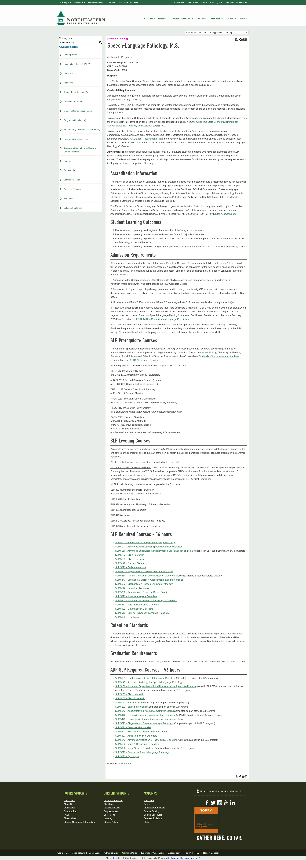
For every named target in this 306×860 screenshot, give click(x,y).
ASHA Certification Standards (145, 360)
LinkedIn (232, 802)
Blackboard (109, 804)
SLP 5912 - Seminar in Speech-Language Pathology (142, 613)
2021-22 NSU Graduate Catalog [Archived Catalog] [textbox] (209, 32)
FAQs (66, 814)
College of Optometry (73, 208)
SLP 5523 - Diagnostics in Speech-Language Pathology (144, 584)
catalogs (113, 858)
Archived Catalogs (72, 189)
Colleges (148, 804)
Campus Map (207, 2)
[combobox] (216, 32)
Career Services (112, 807)
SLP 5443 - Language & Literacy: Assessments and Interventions (149, 579)
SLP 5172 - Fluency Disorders (131, 563)
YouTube (226, 802)
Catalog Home (70, 55)
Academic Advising (113, 800)
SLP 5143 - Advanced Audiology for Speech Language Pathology (148, 546)
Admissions (69, 807)
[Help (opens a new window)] (245, 39)
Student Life (69, 170)
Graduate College (128, 2)
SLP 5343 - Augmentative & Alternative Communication (144, 571)
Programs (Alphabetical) (75, 120)
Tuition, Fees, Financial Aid (76, 92)
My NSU (230, 2)
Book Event (94, 853)
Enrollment (109, 814)
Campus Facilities (72, 180)
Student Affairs (111, 822)
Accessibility (174, 853)
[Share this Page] (239, 39)
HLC (197, 853)
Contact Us (63, 853)
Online (111, 2)
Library (147, 822)
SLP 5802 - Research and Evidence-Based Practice (142, 592)
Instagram (219, 802)
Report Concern (211, 853)
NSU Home (179, 2)
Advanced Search (68, 46)
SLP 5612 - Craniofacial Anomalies (133, 588)
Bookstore (149, 800)
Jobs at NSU (78, 853)
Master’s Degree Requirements (78, 111)
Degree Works (111, 811)
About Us (68, 804)
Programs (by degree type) (76, 139)
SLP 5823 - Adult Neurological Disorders (136, 596)
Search (242, 2)
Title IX (187, 853)
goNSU (220, 2)
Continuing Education (154, 807)
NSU (81, 17)
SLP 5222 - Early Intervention (130, 567)
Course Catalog (151, 811)
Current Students (181, 18)
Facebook (206, 802)
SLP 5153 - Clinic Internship (129, 555)
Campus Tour (70, 811)
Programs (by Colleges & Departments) (82, 129)
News (243, 18)
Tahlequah (65, 2)
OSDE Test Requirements (143, 138)
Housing (108, 818)
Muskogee (79, 2)
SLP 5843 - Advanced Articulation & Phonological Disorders (146, 600)
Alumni (201, 18)
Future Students (155, 18)
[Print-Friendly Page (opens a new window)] (242, 39)
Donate (231, 18)
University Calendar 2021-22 (77, 64)
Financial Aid (70, 818)
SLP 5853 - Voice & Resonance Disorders (137, 604)
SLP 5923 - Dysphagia (127, 617)
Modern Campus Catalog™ (185, 858)
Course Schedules (153, 814)
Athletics (216, 18)
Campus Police (129, 853)
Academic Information (74, 101)
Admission (68, 83)
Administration (111, 853)
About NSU (69, 73)
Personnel (68, 198)
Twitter (213, 802)
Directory (192, 2)
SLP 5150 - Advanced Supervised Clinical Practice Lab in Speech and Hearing (156, 550)
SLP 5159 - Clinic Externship (130, 559)
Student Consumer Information (79, 822)
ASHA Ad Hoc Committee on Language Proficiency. (162, 319)
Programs (126, 57)
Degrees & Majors (153, 818)
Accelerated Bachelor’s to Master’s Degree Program (80, 150)
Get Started (69, 800)
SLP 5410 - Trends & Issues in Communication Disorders (145, 575)
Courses (67, 161)
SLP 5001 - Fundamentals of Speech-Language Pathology (145, 542)
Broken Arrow (95, 2)
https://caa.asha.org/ (226, 213)
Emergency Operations (152, 853)
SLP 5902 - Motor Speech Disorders (134, 608)
